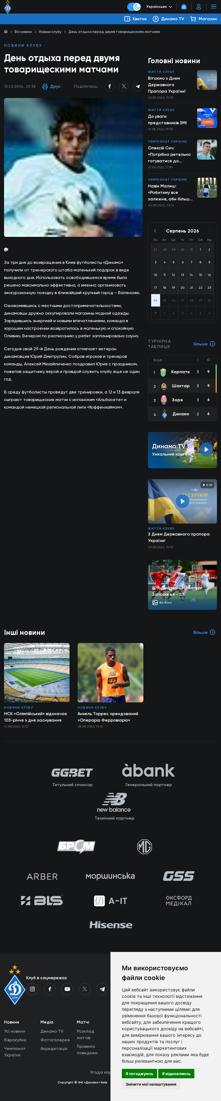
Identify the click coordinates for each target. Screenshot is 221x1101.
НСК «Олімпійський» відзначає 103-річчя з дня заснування (35, 717)
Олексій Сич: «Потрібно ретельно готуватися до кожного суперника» (169, 154)
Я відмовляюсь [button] (176, 1073)
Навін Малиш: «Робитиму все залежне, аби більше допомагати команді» (171, 192)
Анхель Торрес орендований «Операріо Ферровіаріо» (108, 717)
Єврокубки (15, 1039)
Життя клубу (161, 72)
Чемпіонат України (167, 141)
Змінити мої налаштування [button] (151, 1084)
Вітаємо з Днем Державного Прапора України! (167, 85)
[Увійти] (199, 7)
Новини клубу (50, 32)
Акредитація (53, 1048)
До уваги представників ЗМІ (167, 119)
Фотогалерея (55, 1039)
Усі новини (14, 1031)
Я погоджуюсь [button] (139, 1073)
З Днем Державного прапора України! (179, 537)
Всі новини (23, 32)
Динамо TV (51, 1031)
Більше (201, 343)
